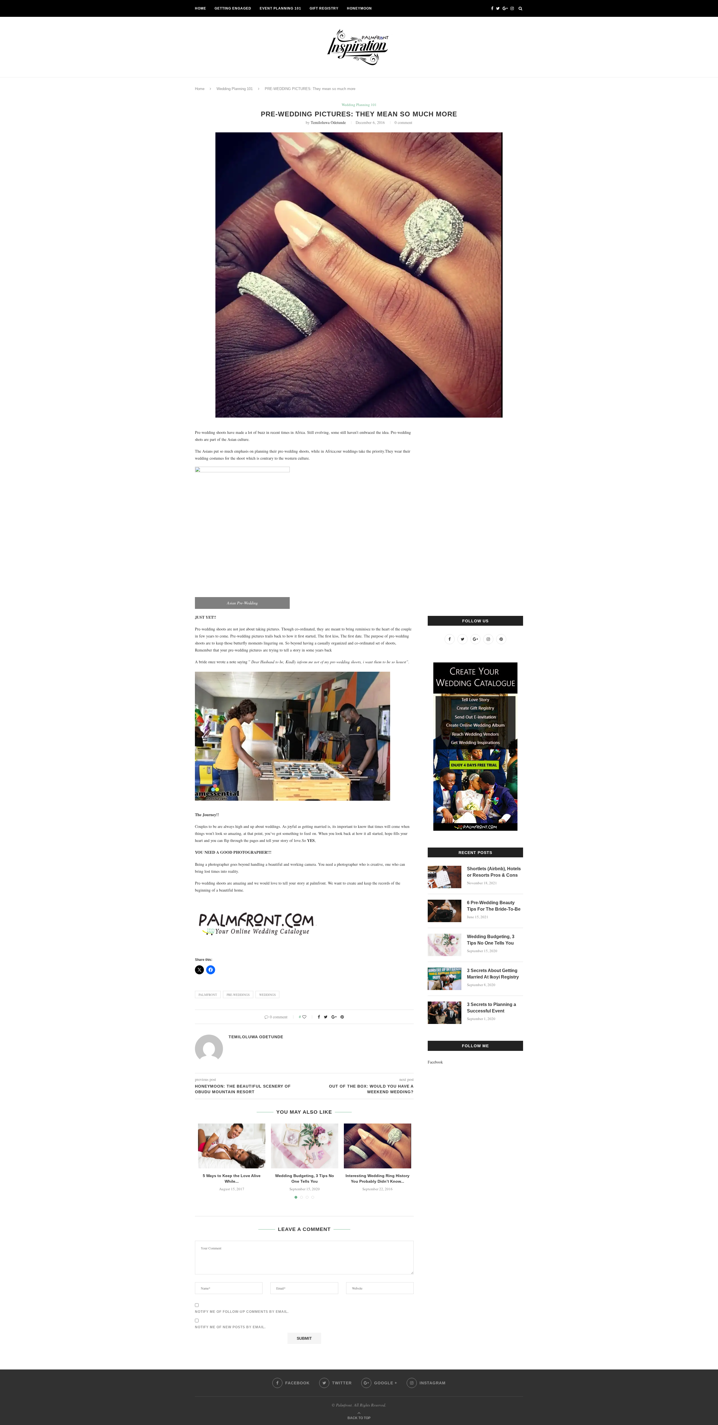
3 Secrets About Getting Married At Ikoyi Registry (493, 973)
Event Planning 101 (280, 8)
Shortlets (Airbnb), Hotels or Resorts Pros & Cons (494, 871)
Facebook (435, 1062)
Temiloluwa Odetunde (328, 122)
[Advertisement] (470, 513)
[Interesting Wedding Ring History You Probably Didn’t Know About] (377, 1146)
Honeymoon (359, 8)
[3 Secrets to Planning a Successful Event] (444, 1013)
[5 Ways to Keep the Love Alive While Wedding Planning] (231, 1146)
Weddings (267, 995)
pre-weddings (238, 995)
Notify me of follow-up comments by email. (242, 1312)
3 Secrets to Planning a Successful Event (491, 1007)
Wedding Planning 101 (235, 89)
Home (200, 8)
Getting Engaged (233, 8)
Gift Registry (324, 8)
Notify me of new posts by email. (230, 1327)
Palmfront (208, 995)
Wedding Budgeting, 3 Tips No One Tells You (490, 939)
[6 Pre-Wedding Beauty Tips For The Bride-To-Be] (444, 911)
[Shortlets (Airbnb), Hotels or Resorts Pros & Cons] (444, 877)
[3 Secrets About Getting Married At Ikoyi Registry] (444, 979)
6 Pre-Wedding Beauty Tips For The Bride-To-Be (494, 905)
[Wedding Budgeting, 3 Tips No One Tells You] (304, 1146)
